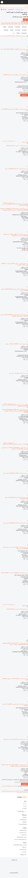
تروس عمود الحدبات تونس (22, 792)
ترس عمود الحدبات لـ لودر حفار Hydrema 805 (17, 609)
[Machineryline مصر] (19, 2)
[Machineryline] (1, 9)
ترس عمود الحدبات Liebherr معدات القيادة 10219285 (15, 74)
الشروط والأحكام (23, 830)
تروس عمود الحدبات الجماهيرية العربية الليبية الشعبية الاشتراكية (15, 791)
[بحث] (2, 6)
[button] (2, 2)
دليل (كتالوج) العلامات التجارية (20, 839)
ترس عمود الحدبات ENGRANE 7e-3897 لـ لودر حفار (15, 473)
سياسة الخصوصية (13, 786)
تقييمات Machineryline (21, 837)
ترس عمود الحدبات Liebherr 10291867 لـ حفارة (17, 344)
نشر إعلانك (24, 95)
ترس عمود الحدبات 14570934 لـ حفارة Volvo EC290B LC (14, 572)
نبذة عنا (24, 803)
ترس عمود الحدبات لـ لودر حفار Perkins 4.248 (17, 145)
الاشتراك (24, 784)
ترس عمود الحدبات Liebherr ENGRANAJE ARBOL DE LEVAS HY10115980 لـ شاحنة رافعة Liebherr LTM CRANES (15, 411)
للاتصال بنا (24, 808)
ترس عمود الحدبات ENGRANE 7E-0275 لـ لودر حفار (15, 523)
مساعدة (24, 806)
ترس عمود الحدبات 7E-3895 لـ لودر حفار (18, 373)
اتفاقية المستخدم (5, 786)
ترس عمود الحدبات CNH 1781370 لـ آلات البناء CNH (15, 739)
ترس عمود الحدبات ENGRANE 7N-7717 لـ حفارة (16, 168)
